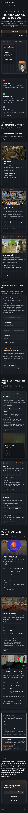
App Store (7, 184)
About (18, 5)
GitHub (8, 35)
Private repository (9, 430)
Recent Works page (9, 342)
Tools (9, 5)
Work (14, 5)
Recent (3, 5)
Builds (6, 275)
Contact (24, 5)
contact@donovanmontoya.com (14, 792)
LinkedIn (21, 35)
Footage (7, 592)
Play (6, 230)
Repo (6, 650)
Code (12, 230)
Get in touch (15, 31)
